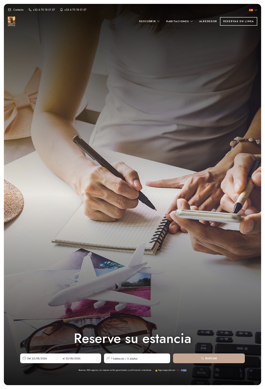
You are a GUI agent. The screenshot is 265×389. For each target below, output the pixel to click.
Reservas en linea (238, 21)
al (64, 358)
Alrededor (208, 21)
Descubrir (148, 21)
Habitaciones (178, 21)
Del (29, 358)
